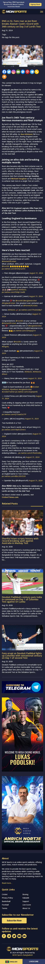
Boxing (25, 894)
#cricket (35, 387)
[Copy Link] (36, 72)
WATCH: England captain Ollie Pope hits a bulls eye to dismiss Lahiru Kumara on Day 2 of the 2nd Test (22, 210)
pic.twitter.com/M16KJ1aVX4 (13, 269)
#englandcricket (25, 389)
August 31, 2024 (36, 273)
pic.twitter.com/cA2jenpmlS (26, 392)
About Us (26, 908)
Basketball (6, 901)
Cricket (5, 894)
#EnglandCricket (8, 303)
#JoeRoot (14, 289)
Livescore (33, 961)
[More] (3, 76)
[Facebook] (3, 72)
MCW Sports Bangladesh (22, 955)
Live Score (26, 905)
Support (25, 901)
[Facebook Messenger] (22, 72)
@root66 (5, 266)
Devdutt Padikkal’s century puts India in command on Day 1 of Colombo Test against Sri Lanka (22, 599)
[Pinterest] (26, 72)
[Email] (17, 72)
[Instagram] (12, 72)
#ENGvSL (23, 289)
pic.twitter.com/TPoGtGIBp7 (30, 310)
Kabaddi (25, 898)
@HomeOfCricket (9, 261)
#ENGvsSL (37, 371)
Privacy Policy (7, 898)
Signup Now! (35, 4)
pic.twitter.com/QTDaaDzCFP (14, 414)
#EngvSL (5, 346)
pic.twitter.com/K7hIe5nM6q (30, 453)
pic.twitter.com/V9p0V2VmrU (14, 429)
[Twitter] (8, 72)
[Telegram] (31, 72)
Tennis (4, 908)
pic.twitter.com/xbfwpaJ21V (24, 330)
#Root (4, 374)
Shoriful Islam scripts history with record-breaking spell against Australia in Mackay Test (20, 541)
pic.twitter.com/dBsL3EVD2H (14, 476)
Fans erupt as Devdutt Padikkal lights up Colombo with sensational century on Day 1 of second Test (22, 655)
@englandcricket (30, 300)
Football (5, 905)
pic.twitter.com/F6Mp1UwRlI (13, 292)
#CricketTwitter (8, 392)
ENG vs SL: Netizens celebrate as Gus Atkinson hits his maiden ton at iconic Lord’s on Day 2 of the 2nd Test (22, 488)
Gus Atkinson (27, 134)
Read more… (7, 883)
